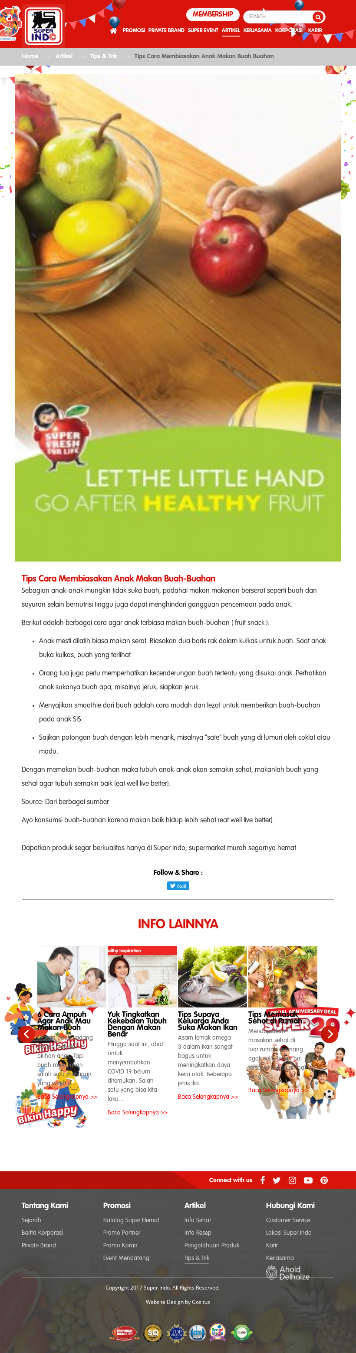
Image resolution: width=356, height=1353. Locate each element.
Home (30, 56)
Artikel (64, 56)
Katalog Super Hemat (131, 1220)
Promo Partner (121, 1233)
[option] (72, 1021)
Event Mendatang (126, 1258)
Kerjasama (280, 1258)
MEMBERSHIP (213, 14)
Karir (272, 1246)
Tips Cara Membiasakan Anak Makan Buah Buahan (204, 56)
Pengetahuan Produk (212, 1246)
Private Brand (39, 1246)
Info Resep (198, 1233)
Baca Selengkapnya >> (67, 1097)
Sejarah (31, 1220)
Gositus (201, 1302)
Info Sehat (198, 1220)
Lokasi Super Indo (289, 1233)
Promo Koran (120, 1246)
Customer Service (288, 1220)
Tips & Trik (103, 56)
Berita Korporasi (42, 1233)
